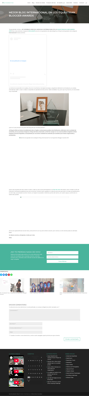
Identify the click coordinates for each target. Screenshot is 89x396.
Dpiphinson (69, 358)
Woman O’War (69, 377)
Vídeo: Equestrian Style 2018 (37, 293)
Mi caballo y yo (61, 2)
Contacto (81, 2)
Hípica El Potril (70, 369)
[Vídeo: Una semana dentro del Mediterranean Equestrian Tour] (74, 285)
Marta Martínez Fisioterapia (73, 373)
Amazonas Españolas (71, 356)
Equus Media (69, 364)
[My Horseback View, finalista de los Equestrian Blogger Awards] (14, 285)
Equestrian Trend (70, 360)
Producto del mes (51, 2)
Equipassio (69, 362)
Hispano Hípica (70, 371)
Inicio (29, 2)
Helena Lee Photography (72, 366)
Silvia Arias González (36, 394)
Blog (33, 2)
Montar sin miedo (40, 2)
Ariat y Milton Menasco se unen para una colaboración (53, 368)
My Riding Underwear (71, 375)
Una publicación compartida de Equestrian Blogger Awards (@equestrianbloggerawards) (29, 84)
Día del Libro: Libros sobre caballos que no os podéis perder (54, 363)
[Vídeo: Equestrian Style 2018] (44, 285)
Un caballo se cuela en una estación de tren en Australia (54, 374)
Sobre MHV (69, 2)
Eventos (76, 2)
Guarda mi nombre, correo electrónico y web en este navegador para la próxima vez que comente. (35, 335)
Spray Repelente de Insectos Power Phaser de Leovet (54, 357)
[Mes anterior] (29, 357)
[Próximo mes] (41, 357)
